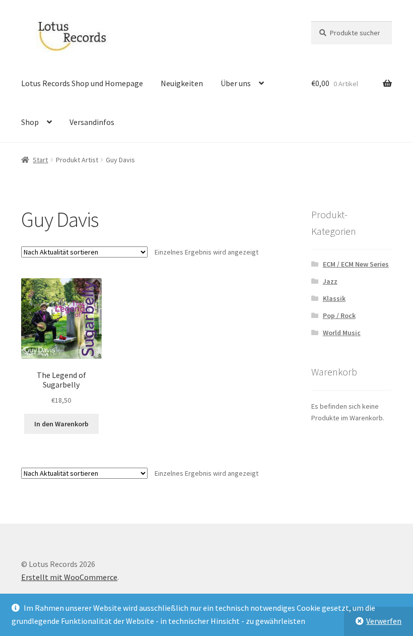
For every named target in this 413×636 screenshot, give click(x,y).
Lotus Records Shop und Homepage (82, 83)
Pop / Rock (339, 315)
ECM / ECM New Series (356, 264)
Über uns (236, 83)
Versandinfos (92, 122)
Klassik (334, 298)
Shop (30, 122)
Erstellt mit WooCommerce (69, 577)
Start (40, 159)
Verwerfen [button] (383, 621)
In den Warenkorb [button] (61, 423)
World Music (342, 332)
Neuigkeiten (182, 83)
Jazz (330, 281)
